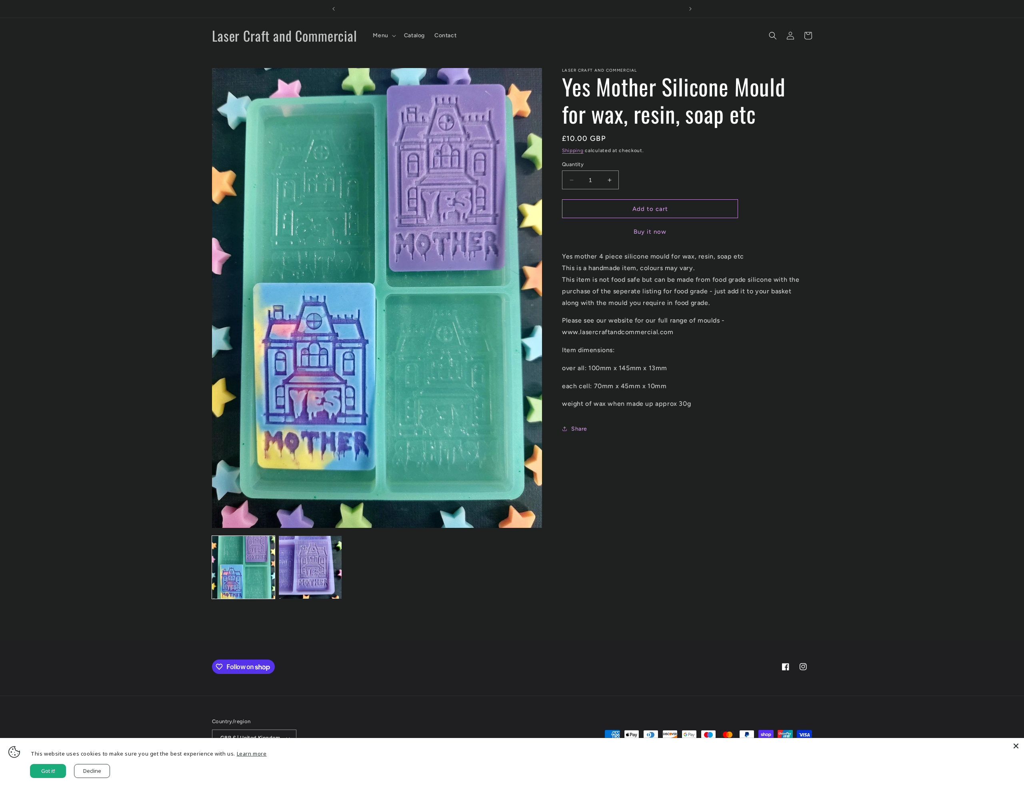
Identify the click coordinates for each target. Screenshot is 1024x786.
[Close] (1016, 746)
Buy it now (650, 231)
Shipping (573, 150)
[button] (383, 35)
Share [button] (579, 428)
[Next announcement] (690, 9)
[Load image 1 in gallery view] (243, 567)
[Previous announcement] (333, 9)
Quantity (573, 164)
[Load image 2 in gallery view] (310, 567)
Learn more (252, 753)
